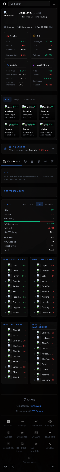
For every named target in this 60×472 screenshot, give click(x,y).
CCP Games (37, 411)
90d (39, 204)
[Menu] (53, 3)
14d (24, 204)
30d (31, 204)
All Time (49, 204)
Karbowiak (36, 405)
